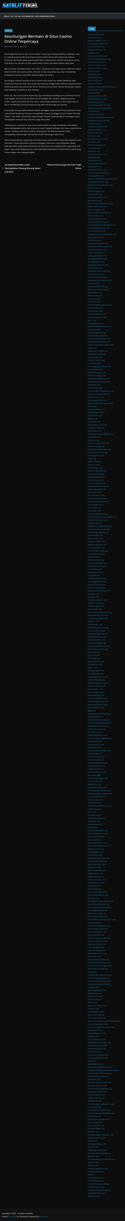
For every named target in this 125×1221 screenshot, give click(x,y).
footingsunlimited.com (97, 944)
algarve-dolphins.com (96, 686)
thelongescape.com (96, 670)
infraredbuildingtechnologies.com (102, 225)
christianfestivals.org (96, 680)
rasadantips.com (94, 74)
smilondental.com (95, 357)
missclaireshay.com (96, 34)
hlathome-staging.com (97, 375)
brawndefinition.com (96, 548)
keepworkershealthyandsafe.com (101, 117)
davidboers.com (94, 867)
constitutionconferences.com (99, 806)
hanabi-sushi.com (95, 996)
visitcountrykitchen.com (97, 683)
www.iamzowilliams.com (98, 1024)
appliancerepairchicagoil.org (99, 108)
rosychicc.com (93, 465)
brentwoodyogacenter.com (99, 978)
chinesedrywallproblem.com (99, 723)
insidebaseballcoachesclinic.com (101, 1104)
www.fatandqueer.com (97, 932)
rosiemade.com (94, 329)
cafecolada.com (94, 492)
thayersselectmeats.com (98, 833)
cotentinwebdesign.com (97, 206)
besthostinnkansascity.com (99, 1184)
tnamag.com (93, 827)
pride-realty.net (94, 1116)
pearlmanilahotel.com (97, 145)
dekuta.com (92, 1002)
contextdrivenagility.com (98, 618)
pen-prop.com (93, 898)
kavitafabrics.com (95, 741)
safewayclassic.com (96, 102)
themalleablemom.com (97, 637)
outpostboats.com (95, 468)
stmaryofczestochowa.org (98, 627)
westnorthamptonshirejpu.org (100, 185)
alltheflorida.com (95, 1101)
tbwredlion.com (94, 1079)
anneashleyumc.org (96, 935)
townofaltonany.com (96, 707)
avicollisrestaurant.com (97, 772)
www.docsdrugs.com (96, 950)
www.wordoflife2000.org (98, 286)
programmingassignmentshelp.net (102, 87)
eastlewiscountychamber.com (100, 526)
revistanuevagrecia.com (97, 600)
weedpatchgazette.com (97, 317)
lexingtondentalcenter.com (99, 382)
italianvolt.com (94, 302)
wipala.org (92, 458)
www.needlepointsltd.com (98, 959)
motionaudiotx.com (96, 1171)
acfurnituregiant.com (96, 65)
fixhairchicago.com (95, 800)
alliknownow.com (95, 523)
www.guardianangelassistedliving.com (103, 1070)
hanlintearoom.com (96, 1125)
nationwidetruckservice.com (99, 750)
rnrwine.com (93, 1147)
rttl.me (90, 1175)
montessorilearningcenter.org (100, 1089)
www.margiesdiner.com (97, 953)
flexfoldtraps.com (95, 923)
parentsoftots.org (95, 855)
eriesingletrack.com (96, 323)
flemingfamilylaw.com (97, 1144)
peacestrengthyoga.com (97, 916)
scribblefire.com (94, 437)
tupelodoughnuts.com (97, 332)
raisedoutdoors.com (96, 274)
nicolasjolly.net (94, 575)
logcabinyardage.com (96, 864)
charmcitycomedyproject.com (100, 612)
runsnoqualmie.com (96, 947)
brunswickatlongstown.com (99, 646)
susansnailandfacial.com (98, 895)
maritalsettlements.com (97, 698)
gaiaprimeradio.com (96, 661)
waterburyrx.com (95, 781)
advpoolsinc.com (94, 784)
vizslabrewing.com (95, 308)
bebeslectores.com (95, 216)
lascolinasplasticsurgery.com (99, 965)
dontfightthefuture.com (97, 259)
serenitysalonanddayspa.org (99, 59)
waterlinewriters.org (96, 849)
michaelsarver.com (95, 369)
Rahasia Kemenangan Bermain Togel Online (64, 166)
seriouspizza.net (94, 815)
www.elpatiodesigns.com (98, 1055)
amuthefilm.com (94, 569)
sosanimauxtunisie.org (97, 154)
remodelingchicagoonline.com (100, 975)
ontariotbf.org (93, 111)
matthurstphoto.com (96, 1098)
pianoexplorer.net (95, 1030)
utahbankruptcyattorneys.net (100, 280)
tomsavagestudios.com (97, 400)
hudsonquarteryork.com (98, 1058)
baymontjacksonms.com (97, 704)
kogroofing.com (94, 157)
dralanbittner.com (95, 311)
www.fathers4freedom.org (98, 904)
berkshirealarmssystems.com (100, 305)
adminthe (23, 47)
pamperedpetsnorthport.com (100, 326)
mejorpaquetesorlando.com (99, 342)
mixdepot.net (93, 1009)
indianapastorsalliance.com (99, 790)
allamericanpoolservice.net (99, 394)
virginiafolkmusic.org (96, 409)
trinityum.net (93, 1036)
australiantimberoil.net (97, 219)
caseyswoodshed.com (96, 796)
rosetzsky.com (93, 594)
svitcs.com (92, 812)
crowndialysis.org (95, 388)
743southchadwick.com (97, 249)
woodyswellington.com (97, 1048)
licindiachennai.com (96, 47)
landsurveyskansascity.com (99, 938)
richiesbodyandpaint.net (98, 43)
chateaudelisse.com (96, 176)
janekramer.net (94, 652)
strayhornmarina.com (96, 541)
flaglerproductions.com (97, 545)
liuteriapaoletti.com (96, 717)
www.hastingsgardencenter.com (101, 1027)
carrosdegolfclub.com (96, 231)
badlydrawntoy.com (96, 876)
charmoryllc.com (94, 508)
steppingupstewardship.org (99, 984)
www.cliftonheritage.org (97, 969)
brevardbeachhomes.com (98, 243)
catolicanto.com (94, 422)
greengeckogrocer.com (97, 372)
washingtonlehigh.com (97, 990)
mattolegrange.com (96, 673)
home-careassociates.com (98, 443)
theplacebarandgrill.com (98, 778)
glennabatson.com (95, 538)
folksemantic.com (95, 295)
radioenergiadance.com (97, 163)
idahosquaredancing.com (98, 289)
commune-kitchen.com (97, 566)
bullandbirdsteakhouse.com (99, 962)
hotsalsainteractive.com (97, 56)
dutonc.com (92, 667)
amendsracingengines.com (99, 926)
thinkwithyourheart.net (97, 277)
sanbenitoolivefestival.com (98, 486)
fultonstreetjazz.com (96, 191)
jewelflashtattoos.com (96, 129)
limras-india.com (95, 37)
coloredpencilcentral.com (98, 265)
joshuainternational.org (97, 892)
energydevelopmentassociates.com (102, 234)
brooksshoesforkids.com (98, 830)
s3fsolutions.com (95, 240)
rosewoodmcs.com (95, 1012)
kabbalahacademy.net (97, 354)
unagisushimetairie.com (98, 126)
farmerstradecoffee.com (97, 861)
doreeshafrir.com (95, 609)
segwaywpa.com (94, 840)
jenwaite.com (93, 1131)
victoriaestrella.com (96, 760)
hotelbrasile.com (94, 188)
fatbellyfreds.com (95, 1052)
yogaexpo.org (93, 440)
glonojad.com (93, 597)
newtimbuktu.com (95, 77)
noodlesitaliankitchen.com (98, 120)
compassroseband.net (97, 818)
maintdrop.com (94, 148)
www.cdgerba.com (95, 1064)
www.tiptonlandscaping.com (99, 981)
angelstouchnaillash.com (98, 351)
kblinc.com (92, 320)
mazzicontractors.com (97, 1039)
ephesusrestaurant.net (97, 1045)
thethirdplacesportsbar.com (99, 1042)
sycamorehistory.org (96, 1015)
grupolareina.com (95, 200)
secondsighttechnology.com (99, 366)
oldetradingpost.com (96, 209)
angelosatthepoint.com (97, 787)
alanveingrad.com (95, 689)
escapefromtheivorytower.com (100, 246)
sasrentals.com (94, 363)
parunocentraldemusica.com (99, 1067)
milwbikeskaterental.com (98, 701)
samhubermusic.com (96, 1193)
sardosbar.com (94, 299)
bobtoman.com (94, 151)
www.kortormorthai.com (98, 929)
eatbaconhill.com (95, 83)
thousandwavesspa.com (97, 763)
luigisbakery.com (95, 993)
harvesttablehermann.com (98, 228)
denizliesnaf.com (95, 803)
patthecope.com (94, 809)
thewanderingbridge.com (98, 634)
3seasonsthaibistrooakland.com (101, 434)
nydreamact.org (94, 123)
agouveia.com (93, 1156)
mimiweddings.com (96, 1181)
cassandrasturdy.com (96, 483)
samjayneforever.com (96, 1095)
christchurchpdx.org (96, 560)
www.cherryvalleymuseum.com (100, 203)
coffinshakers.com (95, 624)
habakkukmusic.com (96, 883)
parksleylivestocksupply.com (99, 449)
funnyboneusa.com (96, 732)
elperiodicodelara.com (97, 40)
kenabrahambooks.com (97, 563)
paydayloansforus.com (97, 96)
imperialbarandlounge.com (99, 271)
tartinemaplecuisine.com (98, 649)
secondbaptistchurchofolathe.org (101, 1159)
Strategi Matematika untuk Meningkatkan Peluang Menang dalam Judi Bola (22, 168)
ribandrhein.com (95, 415)
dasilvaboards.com (95, 535)
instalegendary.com (96, 114)
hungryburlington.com (97, 643)
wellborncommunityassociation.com (102, 179)
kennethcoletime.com (96, 640)
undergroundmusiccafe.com (99, 1190)
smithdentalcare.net (96, 1187)
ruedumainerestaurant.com (99, 591)
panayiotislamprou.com (97, 170)
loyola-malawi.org (95, 461)
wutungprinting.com (96, 695)
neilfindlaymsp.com (96, 769)
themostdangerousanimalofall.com (102, 517)
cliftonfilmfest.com (95, 268)
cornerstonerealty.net (96, 1018)
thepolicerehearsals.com (98, 520)
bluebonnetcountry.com (97, 139)
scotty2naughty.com (96, 606)
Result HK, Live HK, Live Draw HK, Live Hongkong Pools (29, 16)
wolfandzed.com (94, 999)
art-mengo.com (94, 658)
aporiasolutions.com (96, 836)
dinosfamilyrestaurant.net (98, 222)
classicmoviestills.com (97, 489)
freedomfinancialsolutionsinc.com (101, 919)
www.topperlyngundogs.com (99, 907)
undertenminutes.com (97, 68)
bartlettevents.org (95, 194)
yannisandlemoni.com (97, 314)
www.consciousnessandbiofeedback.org (104, 1021)
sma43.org (92, 972)
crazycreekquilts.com (96, 554)
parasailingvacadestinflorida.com (101, 1113)
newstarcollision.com (96, 360)
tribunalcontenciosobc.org (98, 529)
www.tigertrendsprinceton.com (100, 901)
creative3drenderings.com (98, 858)
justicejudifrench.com (97, 631)
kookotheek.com (94, 166)
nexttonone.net (94, 886)
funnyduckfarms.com (96, 1128)
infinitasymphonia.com (97, 578)
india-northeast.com (96, 252)
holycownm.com (94, 747)
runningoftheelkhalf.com (98, 910)
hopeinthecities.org (96, 474)
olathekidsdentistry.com (97, 335)
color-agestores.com (96, 455)
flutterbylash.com (95, 1122)
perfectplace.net (94, 431)
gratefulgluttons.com (96, 477)
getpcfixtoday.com (95, 133)
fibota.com (92, 1061)
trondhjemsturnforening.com (100, 1073)
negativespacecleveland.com (99, 714)
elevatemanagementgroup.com (100, 1135)
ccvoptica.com (93, 987)
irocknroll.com (93, 283)
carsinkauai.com (94, 1107)
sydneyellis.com (94, 385)
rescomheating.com (96, 1178)
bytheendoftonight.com (97, 471)
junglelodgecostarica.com (98, 677)
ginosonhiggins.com (96, 692)
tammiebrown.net (95, 664)
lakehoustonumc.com (96, 879)
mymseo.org (93, 1162)
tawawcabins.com (95, 292)
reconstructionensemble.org (99, 738)
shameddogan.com (95, 852)
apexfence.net (93, 1196)
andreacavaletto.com (96, 446)
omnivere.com (93, 71)
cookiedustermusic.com (97, 735)
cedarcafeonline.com (96, 62)
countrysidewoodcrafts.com (99, 105)
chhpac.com (93, 1165)
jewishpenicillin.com (96, 397)
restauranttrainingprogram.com (101, 391)
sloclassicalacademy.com (98, 532)
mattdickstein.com (95, 873)
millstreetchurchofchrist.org (99, 1110)
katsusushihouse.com (96, 584)
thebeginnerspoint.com (97, 498)
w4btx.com (92, 348)
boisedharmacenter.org (97, 452)
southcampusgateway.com (98, 173)
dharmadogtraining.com (98, 1168)
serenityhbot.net (94, 889)
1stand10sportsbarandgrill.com (101, 345)
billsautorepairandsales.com (99, 1082)
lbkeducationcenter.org (97, 425)
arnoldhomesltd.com (96, 262)
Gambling (8, 30)
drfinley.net (92, 1141)
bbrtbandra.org (94, 136)
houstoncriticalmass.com (98, 514)
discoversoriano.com (96, 495)
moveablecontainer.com (97, 197)
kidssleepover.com (95, 90)
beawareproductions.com (98, 615)
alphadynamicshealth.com (98, 1119)
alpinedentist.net (95, 160)
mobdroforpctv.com (96, 480)
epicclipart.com (94, 142)
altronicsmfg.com (95, 80)
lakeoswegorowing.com (97, 1150)
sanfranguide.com (95, 504)
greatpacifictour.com (96, 756)
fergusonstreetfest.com (97, 1092)
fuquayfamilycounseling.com (99, 1153)
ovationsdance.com (96, 412)
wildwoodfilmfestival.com (98, 182)
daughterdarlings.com (97, 50)
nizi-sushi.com (94, 655)
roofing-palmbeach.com (97, 256)
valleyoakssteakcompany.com (100, 793)
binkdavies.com (94, 557)
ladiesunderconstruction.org (99, 212)
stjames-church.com (96, 603)
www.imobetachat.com (97, 870)
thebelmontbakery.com (97, 99)
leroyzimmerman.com (97, 1138)
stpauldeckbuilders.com (97, 941)
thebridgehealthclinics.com (99, 846)
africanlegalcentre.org (97, 581)
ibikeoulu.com (93, 621)
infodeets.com (93, 53)
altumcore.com (94, 821)
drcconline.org (94, 775)
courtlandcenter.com (96, 766)
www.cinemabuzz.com (97, 1006)
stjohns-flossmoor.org (96, 729)
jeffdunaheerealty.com (97, 913)
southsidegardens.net (97, 1033)
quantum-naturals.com (97, 1085)
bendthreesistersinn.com (98, 726)
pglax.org (91, 710)
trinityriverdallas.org (96, 428)
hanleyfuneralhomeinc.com (99, 339)
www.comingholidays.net (98, 501)
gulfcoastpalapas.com (97, 843)
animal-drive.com (95, 824)
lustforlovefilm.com (95, 572)
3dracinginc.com (94, 511)
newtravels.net (94, 93)
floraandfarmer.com (96, 237)
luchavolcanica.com (96, 744)
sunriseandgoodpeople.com (99, 720)
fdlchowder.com (94, 956)
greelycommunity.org (96, 587)
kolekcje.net (92, 418)
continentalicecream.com (98, 551)
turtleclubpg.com (95, 753)
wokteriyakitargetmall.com (98, 378)
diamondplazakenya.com (98, 1076)
